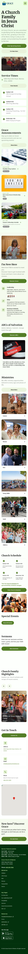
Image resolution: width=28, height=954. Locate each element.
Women (3, 881)
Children (3, 873)
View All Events (7, 623)
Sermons (3, 903)
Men (2, 878)
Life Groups (4, 875)
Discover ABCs (14, 335)
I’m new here (14, 839)
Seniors (3, 886)
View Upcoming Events (14, 46)
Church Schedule (12, 583)
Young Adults (4, 884)
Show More (14, 145)
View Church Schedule (14, 590)
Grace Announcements (6, 906)
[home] (7, 3)
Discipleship (4, 900)
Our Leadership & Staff (6, 898)
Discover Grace (14, 281)
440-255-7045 (7, 780)
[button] (25, 3)
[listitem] (14, 706)
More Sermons (14, 648)
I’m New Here (14, 51)
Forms (2, 919)
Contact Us (14, 735)
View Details (14, 85)
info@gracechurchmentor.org (11, 763)
